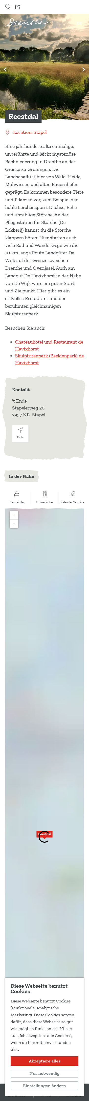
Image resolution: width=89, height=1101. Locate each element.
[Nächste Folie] (84, 69)
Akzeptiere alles (44, 1061)
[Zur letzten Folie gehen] (5, 69)
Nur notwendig (44, 1073)
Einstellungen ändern (44, 1085)
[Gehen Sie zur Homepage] (26, 22)
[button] (44, 837)
